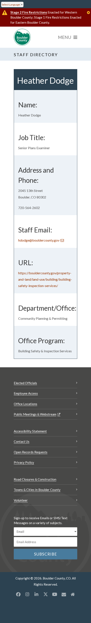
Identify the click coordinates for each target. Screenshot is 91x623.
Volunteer (21, 500)
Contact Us (21, 441)
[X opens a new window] (45, 594)
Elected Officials (25, 383)
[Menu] (67, 37)
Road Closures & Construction (35, 479)
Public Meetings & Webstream (35, 414)
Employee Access (26, 393)
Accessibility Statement (30, 431)
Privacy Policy (24, 462)
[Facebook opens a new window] (18, 594)
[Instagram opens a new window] (27, 594)
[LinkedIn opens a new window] (36, 594)
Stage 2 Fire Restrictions (28, 12)
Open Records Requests (30, 452)
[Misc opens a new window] (63, 594)
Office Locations (25, 404)
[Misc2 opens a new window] (73, 594)
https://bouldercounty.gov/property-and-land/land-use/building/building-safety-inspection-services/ (45, 279)
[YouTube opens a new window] (54, 594)
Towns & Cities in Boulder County (37, 490)
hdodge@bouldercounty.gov (38, 240)
